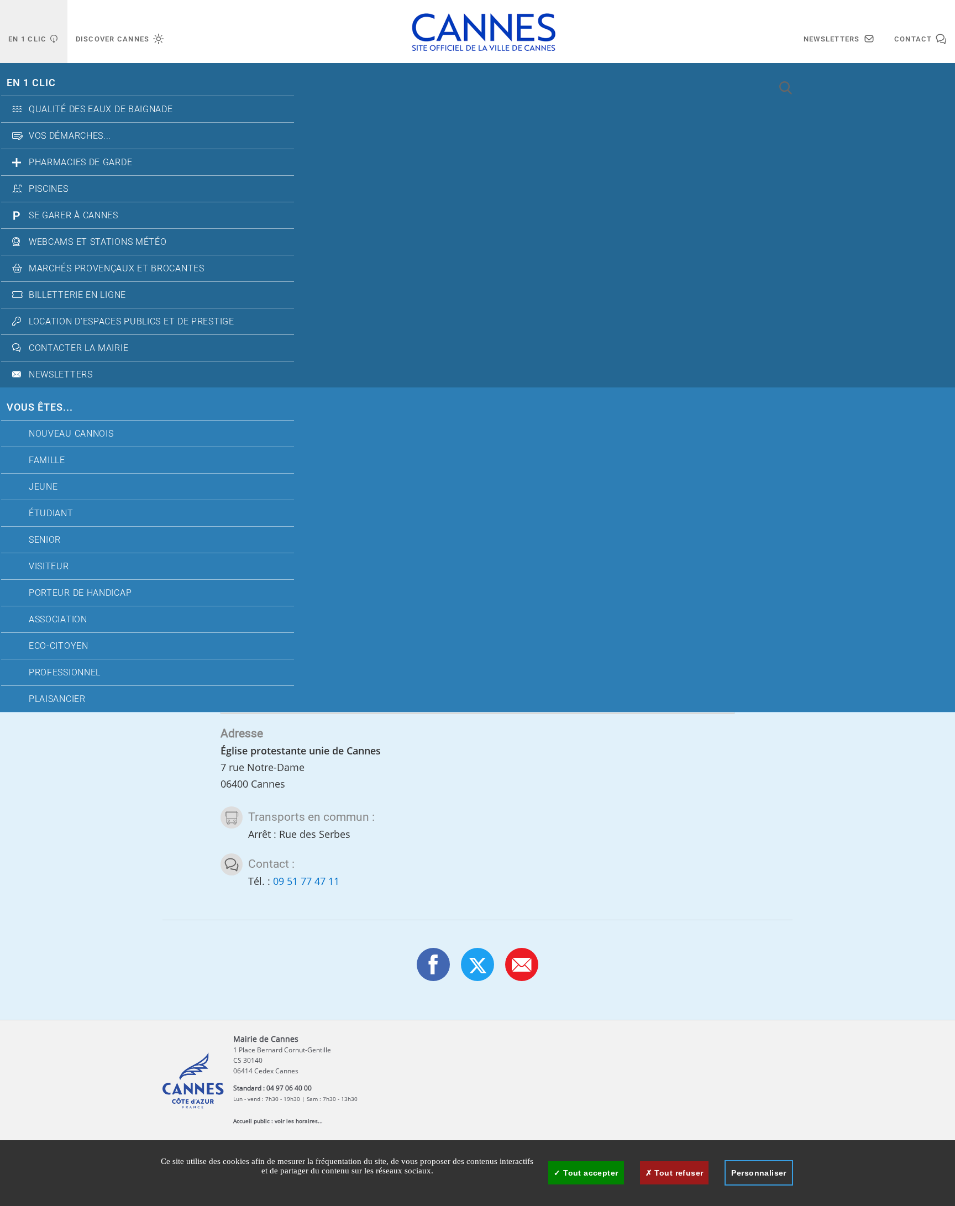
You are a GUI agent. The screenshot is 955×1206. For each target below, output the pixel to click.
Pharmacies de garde (80, 162)
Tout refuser (677, 1172)
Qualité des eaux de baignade (101, 109)
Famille (47, 460)
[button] (522, 964)
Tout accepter (589, 1172)
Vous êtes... (40, 407)
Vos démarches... (70, 136)
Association (58, 619)
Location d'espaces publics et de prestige (131, 321)
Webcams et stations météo (98, 242)
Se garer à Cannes (73, 215)
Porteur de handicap (80, 593)
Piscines (49, 189)
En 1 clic (31, 83)
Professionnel (65, 672)
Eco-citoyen (58, 646)
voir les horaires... (299, 1121)
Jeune (43, 487)
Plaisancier (57, 699)
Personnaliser (758, 1172)
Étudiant (51, 513)
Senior (45, 540)
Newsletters (61, 374)
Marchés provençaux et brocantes (116, 268)
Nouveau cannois (71, 434)
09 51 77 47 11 (306, 881)
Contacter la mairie (78, 348)
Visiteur (49, 566)
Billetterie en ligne (77, 295)
